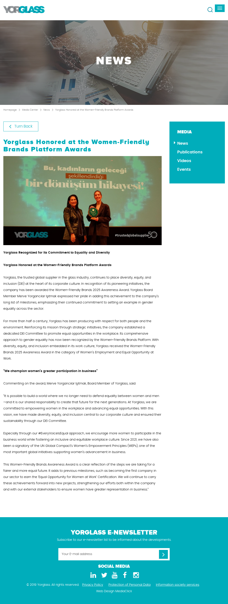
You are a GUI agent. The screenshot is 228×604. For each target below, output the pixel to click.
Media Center (30, 110)
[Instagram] (135, 575)
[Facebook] (125, 575)
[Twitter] (103, 575)
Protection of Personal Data (129, 584)
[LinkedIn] (93, 575)
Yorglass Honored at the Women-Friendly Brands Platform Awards (94, 110)
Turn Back (23, 126)
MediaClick (123, 591)
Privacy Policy (92, 584)
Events (184, 170)
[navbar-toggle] (220, 8)
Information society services (177, 584)
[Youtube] (114, 575)
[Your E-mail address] (163, 554)
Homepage (10, 110)
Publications (190, 152)
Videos (184, 161)
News (46, 110)
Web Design (105, 591)
